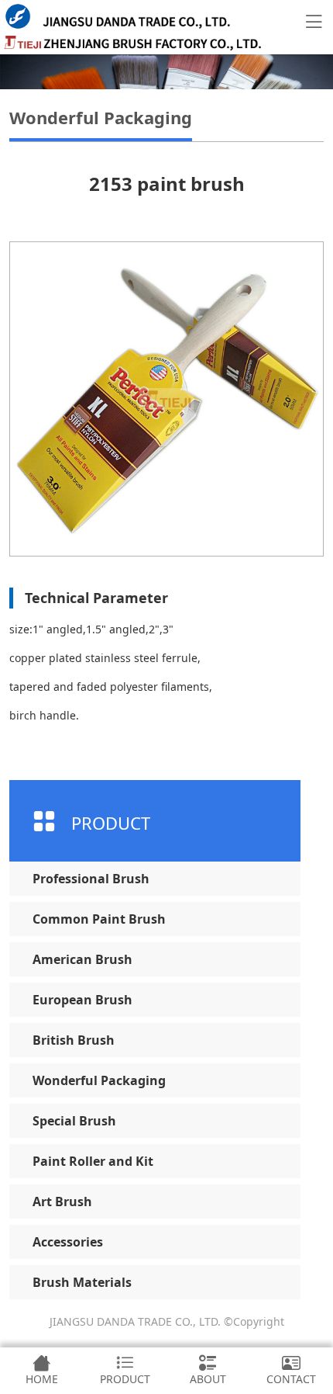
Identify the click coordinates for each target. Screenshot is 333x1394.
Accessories (68, 1241)
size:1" (26, 629)
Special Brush (74, 1120)
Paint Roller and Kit (93, 1161)
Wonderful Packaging (99, 1080)
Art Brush (62, 1201)
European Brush (82, 999)
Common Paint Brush (99, 919)
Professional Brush (91, 878)
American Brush (82, 959)
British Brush (74, 1040)
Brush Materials (82, 1282)
